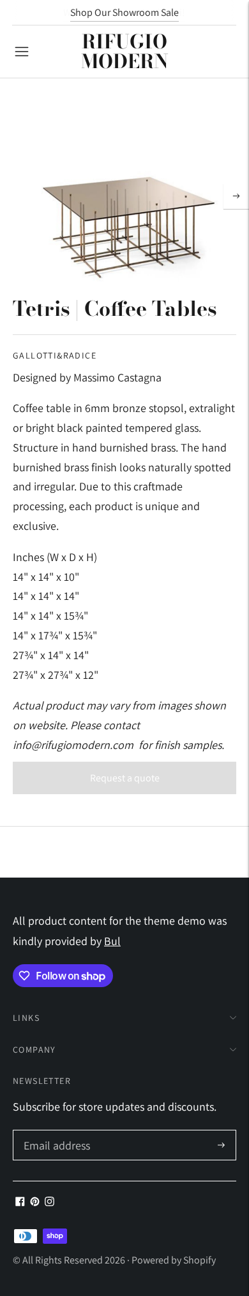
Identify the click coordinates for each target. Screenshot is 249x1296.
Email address (55, 1132)
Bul (112, 941)
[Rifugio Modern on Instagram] (49, 1202)
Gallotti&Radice (54, 355)
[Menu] (22, 52)
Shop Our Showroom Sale (124, 12)
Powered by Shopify (174, 1260)
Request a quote (125, 778)
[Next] (236, 196)
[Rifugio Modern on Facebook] (20, 1202)
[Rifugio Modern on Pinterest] (35, 1202)
